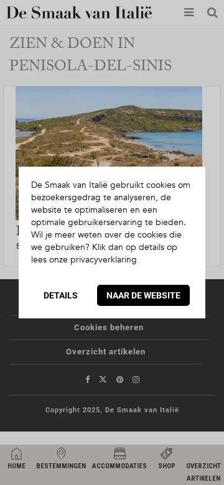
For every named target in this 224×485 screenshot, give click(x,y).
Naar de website (143, 295)
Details (61, 295)
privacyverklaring (103, 260)
